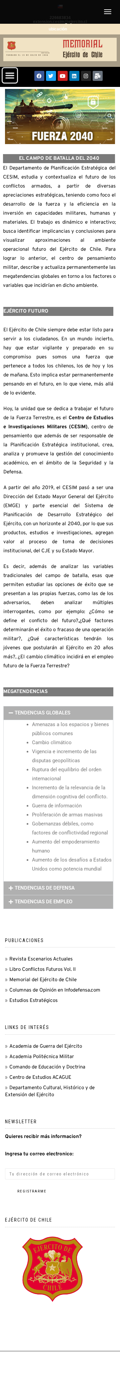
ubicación (58, 29)
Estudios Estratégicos (33, 1001)
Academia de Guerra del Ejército (45, 1046)
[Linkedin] (74, 76)
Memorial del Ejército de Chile (43, 980)
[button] (10, 75)
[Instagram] (86, 76)
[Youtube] (63, 76)
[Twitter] (51, 76)
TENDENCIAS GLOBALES (42, 713)
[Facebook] (39, 76)
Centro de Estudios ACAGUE (40, 1077)
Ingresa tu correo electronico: (39, 1154)
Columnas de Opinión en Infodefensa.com (54, 990)
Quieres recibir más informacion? (43, 1137)
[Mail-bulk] (98, 76)
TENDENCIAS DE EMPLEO (43, 902)
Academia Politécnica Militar (41, 1057)
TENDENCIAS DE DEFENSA (45, 888)
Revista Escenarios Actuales (41, 959)
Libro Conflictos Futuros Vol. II (42, 969)
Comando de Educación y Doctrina (47, 1067)
